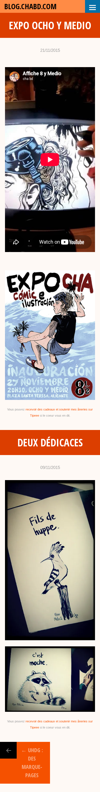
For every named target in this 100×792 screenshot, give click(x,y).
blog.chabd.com (30, 6)
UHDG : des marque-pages (32, 762)
